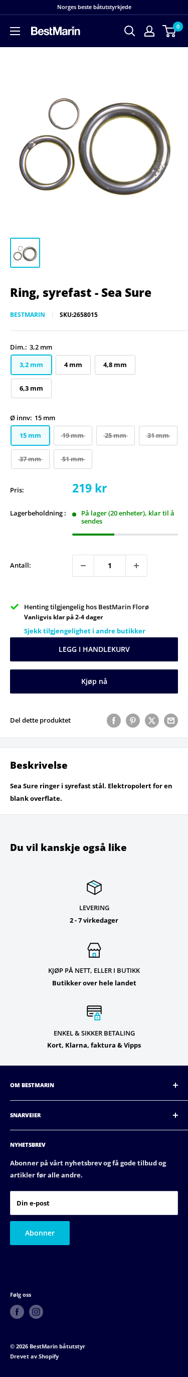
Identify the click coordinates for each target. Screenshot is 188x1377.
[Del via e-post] (171, 721)
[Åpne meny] (15, 31)
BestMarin (27, 314)
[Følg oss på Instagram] (36, 1312)
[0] (169, 31)
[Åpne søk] (129, 31)
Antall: (20, 565)
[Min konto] (149, 31)
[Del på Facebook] (114, 721)
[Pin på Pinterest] (133, 721)
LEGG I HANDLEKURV (94, 649)
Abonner (40, 1233)
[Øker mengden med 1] (136, 565)
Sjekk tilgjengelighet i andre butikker (84, 630)
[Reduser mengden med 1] (83, 565)
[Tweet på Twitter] (152, 721)
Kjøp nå (94, 681)
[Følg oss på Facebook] (17, 1312)
